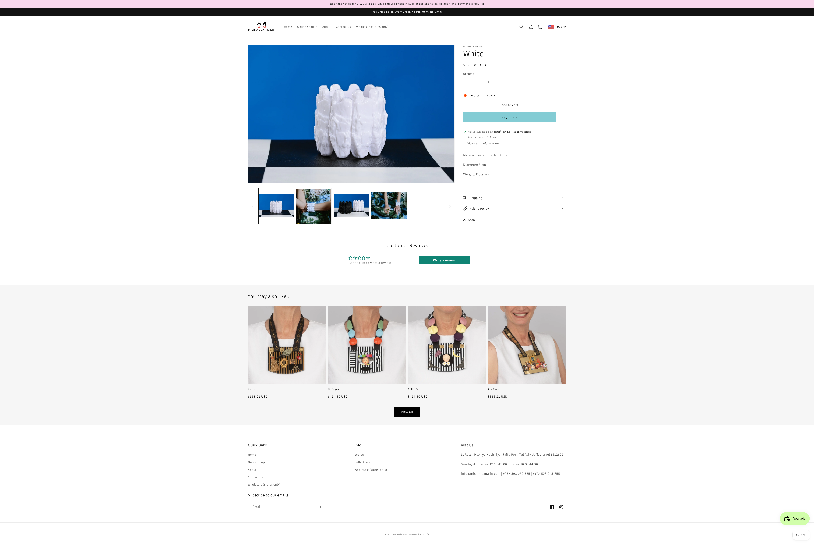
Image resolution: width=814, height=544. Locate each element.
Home (252, 455)
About (252, 470)
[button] (307, 26)
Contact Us (255, 477)
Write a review (444, 260)
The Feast (494, 389)
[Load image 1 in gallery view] (276, 206)
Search (359, 455)
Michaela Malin (400, 534)
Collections (362, 462)
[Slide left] (252, 206)
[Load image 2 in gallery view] (313, 206)
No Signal (334, 389)
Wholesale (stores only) (264, 484)
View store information (483, 143)
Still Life (413, 389)
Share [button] (472, 220)
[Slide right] (450, 206)
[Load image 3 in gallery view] (351, 206)
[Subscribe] (319, 507)
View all (407, 412)
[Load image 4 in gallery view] (389, 206)
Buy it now (510, 117)
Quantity (468, 74)
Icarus (252, 389)
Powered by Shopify (419, 534)
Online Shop (256, 462)
